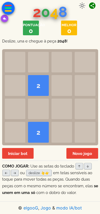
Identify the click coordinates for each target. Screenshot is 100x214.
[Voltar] (4, 18)
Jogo (46, 208)
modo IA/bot (69, 208)
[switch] (82, 5)
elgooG (30, 208)
